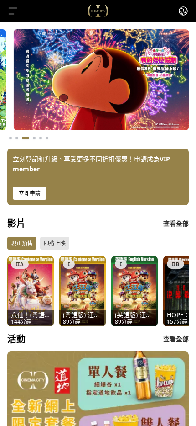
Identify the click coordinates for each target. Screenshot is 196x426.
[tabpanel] (98, 291)
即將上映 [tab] (55, 243)
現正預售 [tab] (22, 243)
